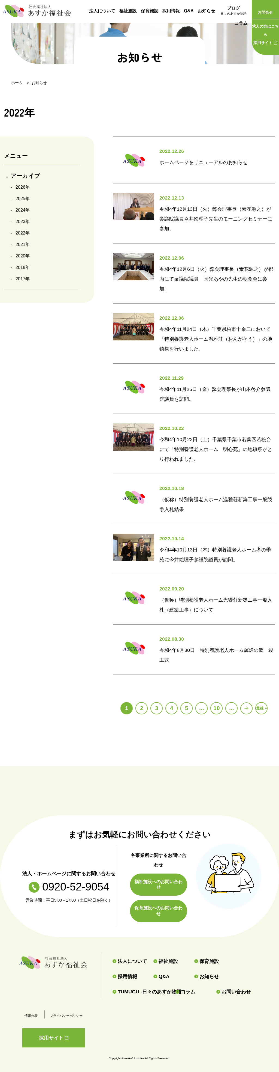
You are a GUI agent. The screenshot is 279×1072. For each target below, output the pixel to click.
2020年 (23, 256)
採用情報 (171, 10)
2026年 (23, 187)
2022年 (23, 233)
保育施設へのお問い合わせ (159, 910)
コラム (241, 23)
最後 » (261, 708)
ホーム (17, 83)
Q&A (189, 10)
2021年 (23, 244)
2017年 (23, 279)
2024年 (23, 210)
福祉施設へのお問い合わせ (159, 884)
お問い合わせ (236, 991)
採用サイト (265, 34)
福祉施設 (128, 10)
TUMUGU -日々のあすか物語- (144, 991)
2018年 (23, 267)
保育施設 (149, 10)
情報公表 (31, 1016)
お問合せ (265, 12)
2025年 (23, 198)
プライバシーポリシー (66, 1016)
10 (216, 708)
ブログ (233, 11)
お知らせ (206, 10)
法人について (102, 10)
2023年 (23, 221)
